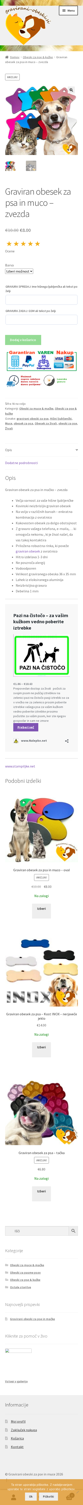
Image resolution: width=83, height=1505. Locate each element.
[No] (77, 1492)
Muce (8, 423)
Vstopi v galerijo (16, 1381)
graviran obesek (28, 551)
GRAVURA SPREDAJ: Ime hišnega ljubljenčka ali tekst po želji (41, 289)
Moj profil (18, 1421)
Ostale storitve (20, 1287)
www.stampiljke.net (20, 766)
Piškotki (48, 1496)
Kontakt (17, 1447)
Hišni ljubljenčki (61, 419)
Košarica (17, 1438)
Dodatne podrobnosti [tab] (21, 463)
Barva (9, 265)
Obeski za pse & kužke (38, 57)
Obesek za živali (46, 423)
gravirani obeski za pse (32, 419)
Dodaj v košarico (23, 340)
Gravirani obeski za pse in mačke (32, 1319)
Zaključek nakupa (24, 1430)
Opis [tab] (8, 450)
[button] (71, 89)
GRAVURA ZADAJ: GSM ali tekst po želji (31, 311)
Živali (9, 428)
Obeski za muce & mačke (36, 408)
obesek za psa (23, 423)
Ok (31, 1496)
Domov (14, 57)
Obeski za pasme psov (25, 1272)
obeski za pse (67, 423)
